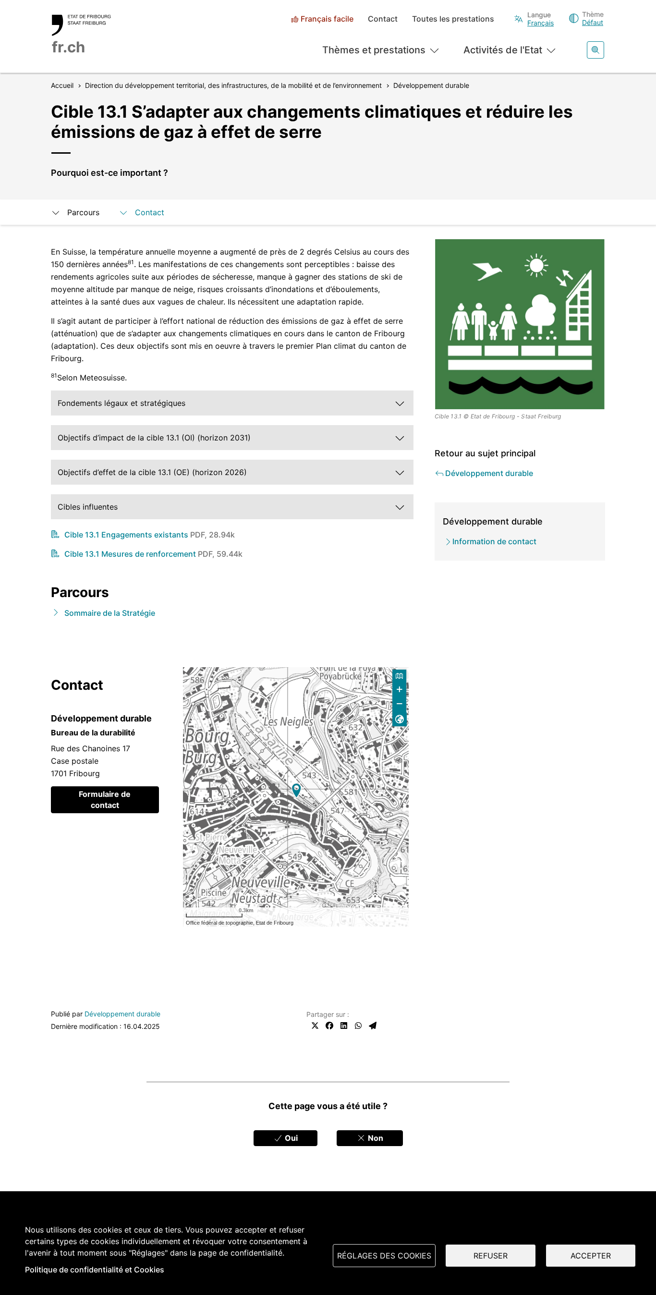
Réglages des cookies (384, 1255)
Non (374, 1138)
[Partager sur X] (315, 1025)
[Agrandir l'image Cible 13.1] (520, 324)
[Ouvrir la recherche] (595, 50)
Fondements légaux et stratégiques (121, 403)
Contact (383, 19)
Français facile (327, 19)
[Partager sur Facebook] (329, 1025)
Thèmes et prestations (373, 50)
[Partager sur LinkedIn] (344, 1025)
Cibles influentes (88, 507)
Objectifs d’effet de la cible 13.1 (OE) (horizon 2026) (152, 472)
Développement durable (122, 1014)
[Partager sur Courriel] (373, 1025)
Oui (290, 1138)
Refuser (491, 1255)
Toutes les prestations (453, 19)
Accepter (591, 1255)
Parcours (83, 212)
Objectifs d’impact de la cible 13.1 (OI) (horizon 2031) (154, 437)
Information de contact (494, 541)
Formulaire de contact (105, 799)
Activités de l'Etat (502, 50)
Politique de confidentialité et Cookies (94, 1269)
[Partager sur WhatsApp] (358, 1025)
